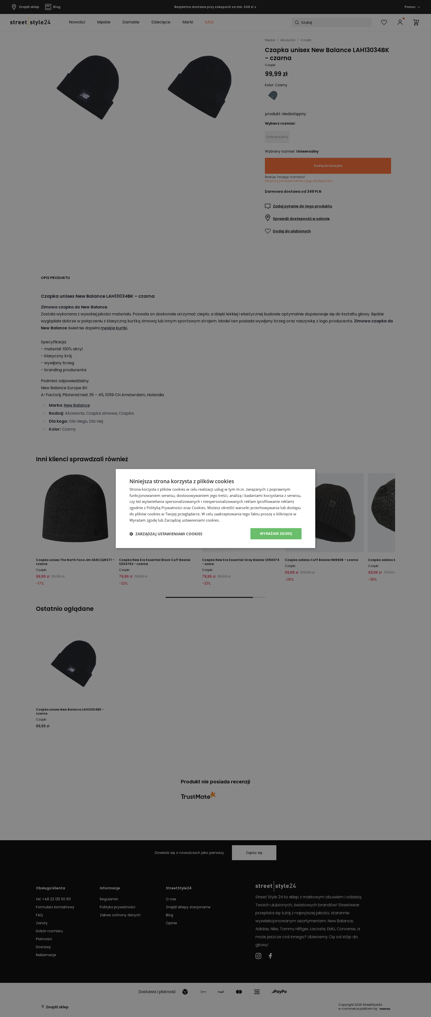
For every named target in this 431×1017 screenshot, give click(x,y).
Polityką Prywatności (164, 507)
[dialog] (215, 508)
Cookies (198, 507)
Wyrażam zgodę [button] (276, 533)
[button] (165, 534)
